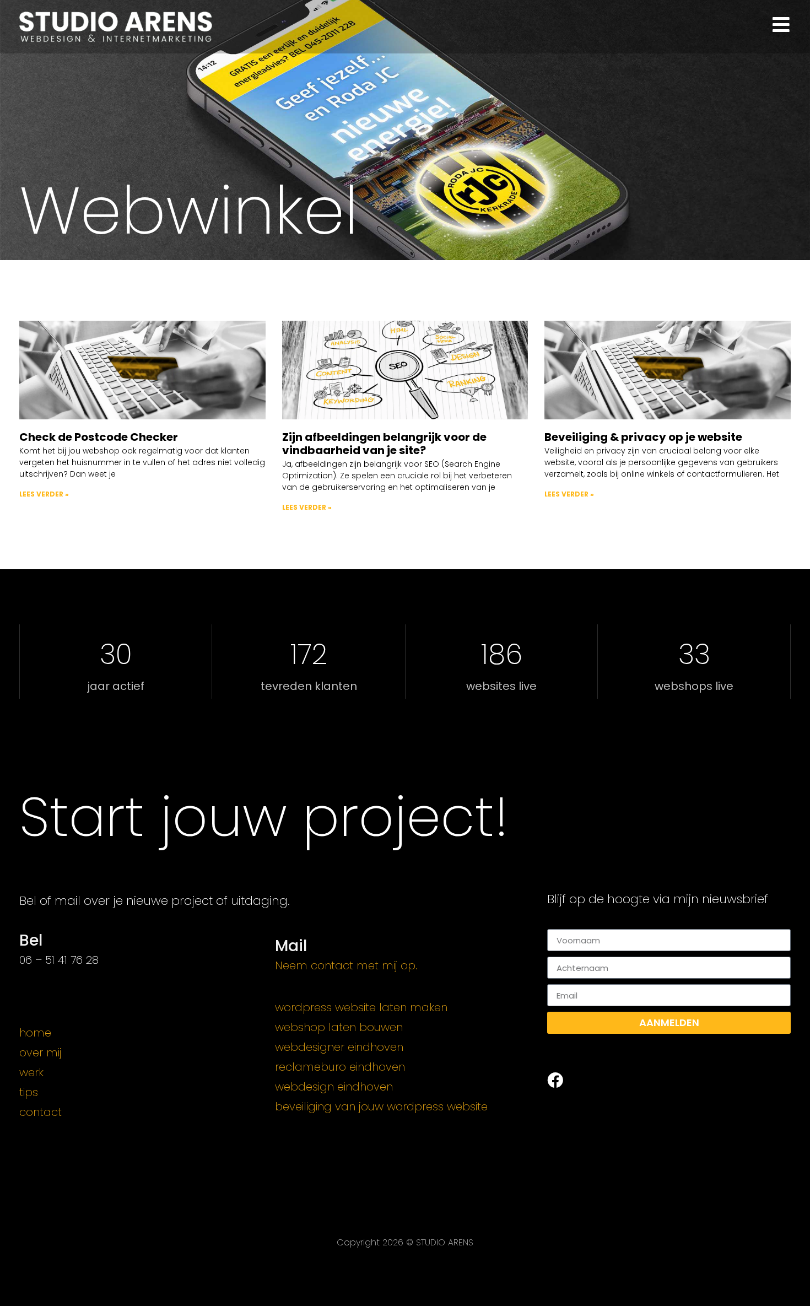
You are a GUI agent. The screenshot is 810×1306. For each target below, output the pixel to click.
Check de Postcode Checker (98, 437)
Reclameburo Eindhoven (340, 1066)
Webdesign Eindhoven (334, 1086)
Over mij (40, 1052)
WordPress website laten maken (361, 1007)
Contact (40, 1112)
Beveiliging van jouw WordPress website (381, 1106)
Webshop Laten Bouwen (339, 1027)
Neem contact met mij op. (346, 965)
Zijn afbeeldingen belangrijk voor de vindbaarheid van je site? (384, 443)
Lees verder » (44, 494)
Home (35, 1032)
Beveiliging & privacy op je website (643, 437)
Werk (31, 1072)
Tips (28, 1092)
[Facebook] (555, 1080)
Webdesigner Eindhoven (339, 1047)
